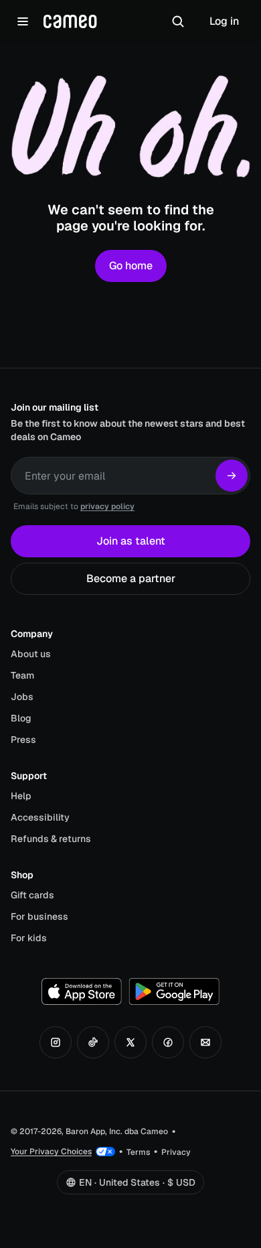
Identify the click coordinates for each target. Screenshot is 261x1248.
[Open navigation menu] (23, 21)
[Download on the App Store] (81, 991)
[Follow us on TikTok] (93, 1042)
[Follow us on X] (130, 1042)
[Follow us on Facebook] (168, 1042)
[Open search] (178, 21)
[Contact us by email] (205, 1042)
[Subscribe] (231, 476)
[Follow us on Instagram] (55, 1042)
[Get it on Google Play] (174, 991)
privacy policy (107, 506)
